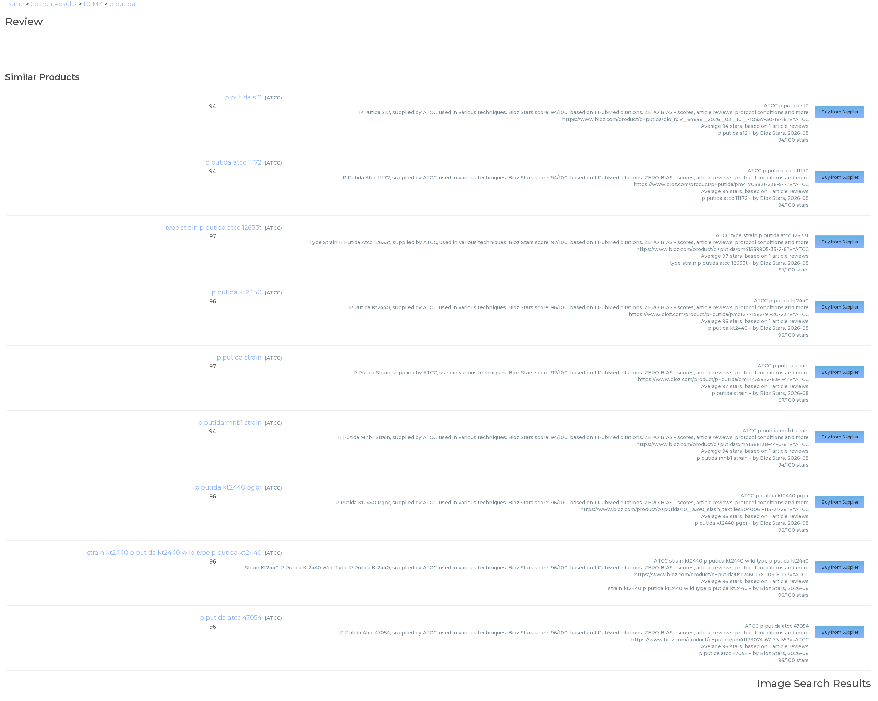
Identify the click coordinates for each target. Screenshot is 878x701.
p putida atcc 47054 (231, 617)
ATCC (273, 98)
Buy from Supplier (839, 111)
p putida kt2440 (237, 292)
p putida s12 (243, 97)
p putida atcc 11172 (233, 162)
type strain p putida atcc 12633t (214, 227)
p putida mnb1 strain (230, 422)
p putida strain (239, 357)
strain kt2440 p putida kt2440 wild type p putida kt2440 (174, 552)
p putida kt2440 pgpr (228, 487)
